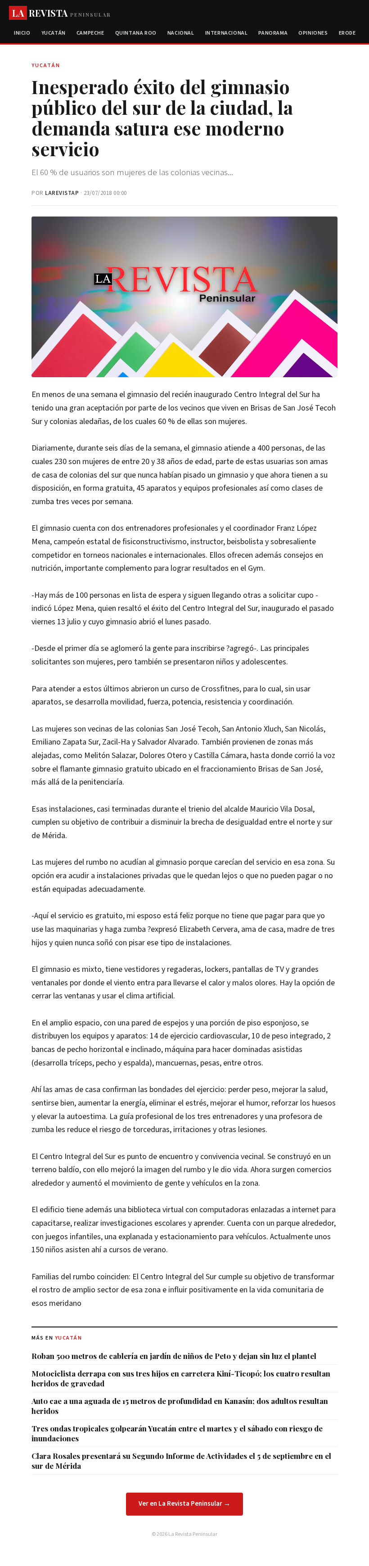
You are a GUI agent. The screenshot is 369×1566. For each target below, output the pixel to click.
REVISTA (61, 13)
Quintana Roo (136, 33)
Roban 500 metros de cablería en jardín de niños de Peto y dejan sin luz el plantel (174, 1356)
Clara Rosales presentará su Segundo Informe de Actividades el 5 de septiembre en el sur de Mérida (181, 1461)
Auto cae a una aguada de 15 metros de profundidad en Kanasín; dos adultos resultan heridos (180, 1406)
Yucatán (53, 33)
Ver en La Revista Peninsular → (184, 1503)
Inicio (22, 33)
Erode (347, 33)
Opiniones (313, 33)
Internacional (226, 33)
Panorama (273, 33)
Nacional (180, 33)
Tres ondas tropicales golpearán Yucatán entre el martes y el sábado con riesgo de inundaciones (177, 1433)
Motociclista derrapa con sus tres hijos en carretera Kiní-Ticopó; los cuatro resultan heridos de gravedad (181, 1378)
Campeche (90, 33)
